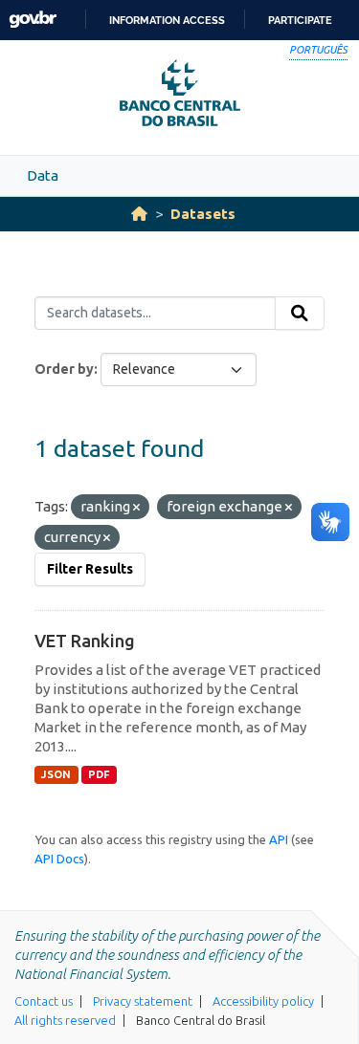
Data (42, 175)
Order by (64, 369)
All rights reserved (65, 1020)
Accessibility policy (263, 1001)
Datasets (203, 214)
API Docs (59, 858)
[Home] (139, 214)
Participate (300, 20)
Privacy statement (142, 1001)
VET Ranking (84, 640)
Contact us (43, 1001)
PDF (99, 774)
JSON (56, 774)
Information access (167, 20)
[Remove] (136, 507)
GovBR (32, 20)
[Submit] (300, 313)
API (278, 839)
